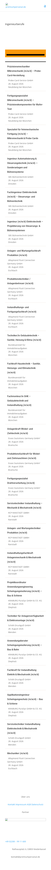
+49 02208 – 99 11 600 (15, 841)
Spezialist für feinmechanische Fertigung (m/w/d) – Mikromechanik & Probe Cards (23, 134)
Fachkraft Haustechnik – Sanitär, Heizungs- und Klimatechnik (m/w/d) (24, 368)
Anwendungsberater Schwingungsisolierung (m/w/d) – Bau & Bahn (24, 645)
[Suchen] (25, 55)
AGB (29, 804)
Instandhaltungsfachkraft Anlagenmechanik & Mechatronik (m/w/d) (24, 557)
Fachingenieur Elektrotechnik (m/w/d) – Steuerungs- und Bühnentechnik (22, 196)
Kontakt (11, 804)
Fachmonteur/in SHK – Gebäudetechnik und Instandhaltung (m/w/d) (19, 400)
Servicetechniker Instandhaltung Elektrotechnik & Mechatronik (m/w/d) (23, 728)
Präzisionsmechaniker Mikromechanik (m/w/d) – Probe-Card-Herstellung (24, 71)
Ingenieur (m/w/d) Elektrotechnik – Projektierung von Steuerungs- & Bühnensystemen (25, 226)
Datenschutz (37, 804)
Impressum (21, 804)
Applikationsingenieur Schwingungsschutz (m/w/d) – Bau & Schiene (25, 699)
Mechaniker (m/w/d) (17, 753)
